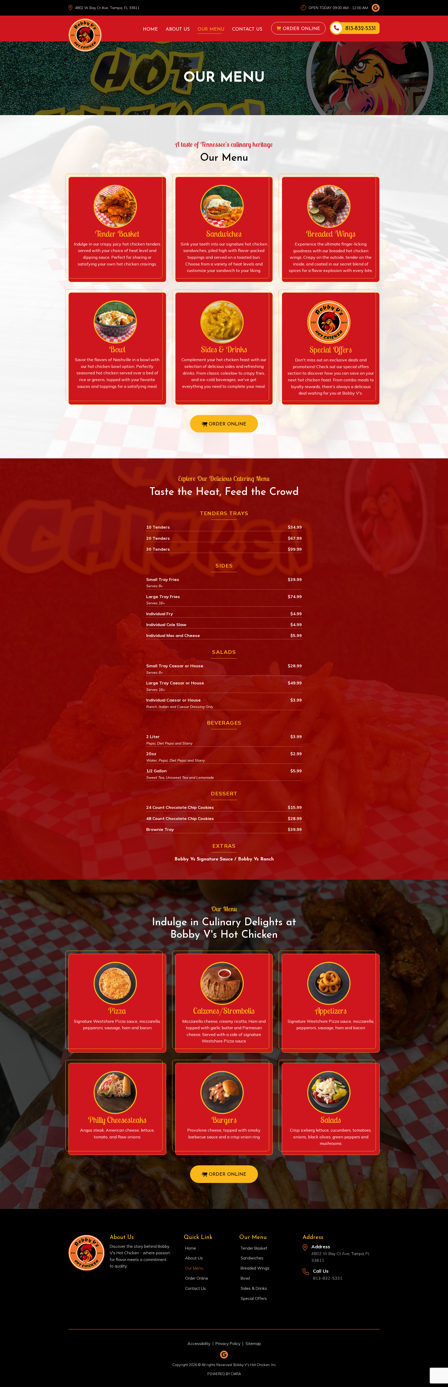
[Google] (376, 8)
